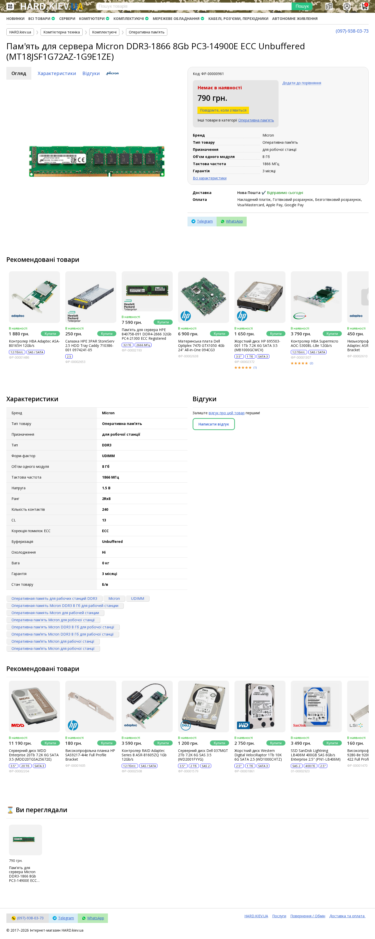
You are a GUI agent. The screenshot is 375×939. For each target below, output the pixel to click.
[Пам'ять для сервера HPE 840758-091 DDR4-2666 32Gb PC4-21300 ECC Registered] (147, 291)
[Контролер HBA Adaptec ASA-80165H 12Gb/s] (34, 297)
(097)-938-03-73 (352, 31)
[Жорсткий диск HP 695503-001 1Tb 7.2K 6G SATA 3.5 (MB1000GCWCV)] (259, 297)
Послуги (279, 915)
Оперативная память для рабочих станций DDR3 (54, 598)
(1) (255, 367)
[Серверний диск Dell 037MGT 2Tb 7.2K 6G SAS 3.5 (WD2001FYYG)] (203, 706)
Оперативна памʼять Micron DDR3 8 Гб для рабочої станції (62, 634)
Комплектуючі (129, 18)
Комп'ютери (92, 18)
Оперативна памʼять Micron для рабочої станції (52, 641)
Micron (114, 598)
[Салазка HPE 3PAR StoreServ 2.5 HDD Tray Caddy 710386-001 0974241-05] (90, 297)
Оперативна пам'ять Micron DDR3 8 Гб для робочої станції (62, 627)
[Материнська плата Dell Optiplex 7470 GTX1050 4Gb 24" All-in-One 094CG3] (203, 297)
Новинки (15, 18)
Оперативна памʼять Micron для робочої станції (53, 648)
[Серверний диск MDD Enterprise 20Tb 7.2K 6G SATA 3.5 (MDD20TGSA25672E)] (34, 706)
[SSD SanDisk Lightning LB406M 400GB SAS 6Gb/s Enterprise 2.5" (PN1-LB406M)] (316, 706)
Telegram (205, 221)
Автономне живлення (295, 18)
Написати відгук (213, 424)
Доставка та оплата (347, 915)
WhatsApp (234, 221)
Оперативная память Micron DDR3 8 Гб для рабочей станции (64, 605)
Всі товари (39, 18)
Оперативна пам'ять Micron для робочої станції (53, 619)
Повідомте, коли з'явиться (223, 110)
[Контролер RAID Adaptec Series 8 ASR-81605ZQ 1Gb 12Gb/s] (147, 706)
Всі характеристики (210, 178)
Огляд (18, 73)
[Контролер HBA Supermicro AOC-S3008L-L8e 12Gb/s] (316, 297)
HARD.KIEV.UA (256, 915)
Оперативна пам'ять (256, 120)
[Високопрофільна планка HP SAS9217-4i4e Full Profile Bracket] (90, 706)
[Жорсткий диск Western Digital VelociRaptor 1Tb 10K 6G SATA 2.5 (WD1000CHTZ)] (259, 706)
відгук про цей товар (227, 412)
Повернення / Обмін (307, 915)
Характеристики (57, 73)
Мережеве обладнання (176, 18)
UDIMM (137, 598)
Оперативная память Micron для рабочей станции (55, 612)
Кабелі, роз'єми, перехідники (238, 18)
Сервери (67, 18)
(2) (311, 363)
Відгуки (91, 73)
